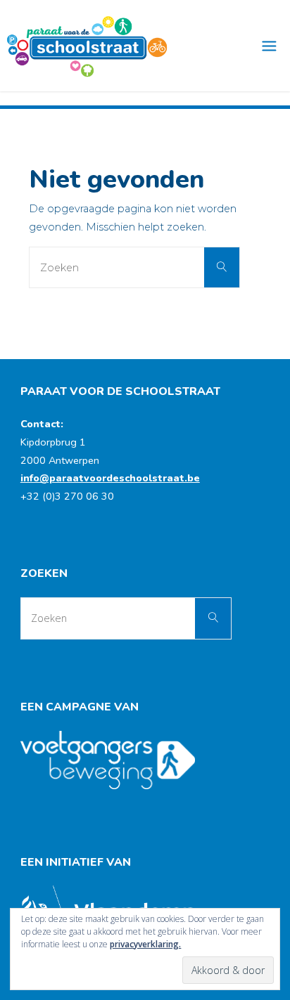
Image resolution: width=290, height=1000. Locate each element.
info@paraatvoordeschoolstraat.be (110, 478)
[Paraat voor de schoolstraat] (87, 45)
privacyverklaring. (145, 944)
